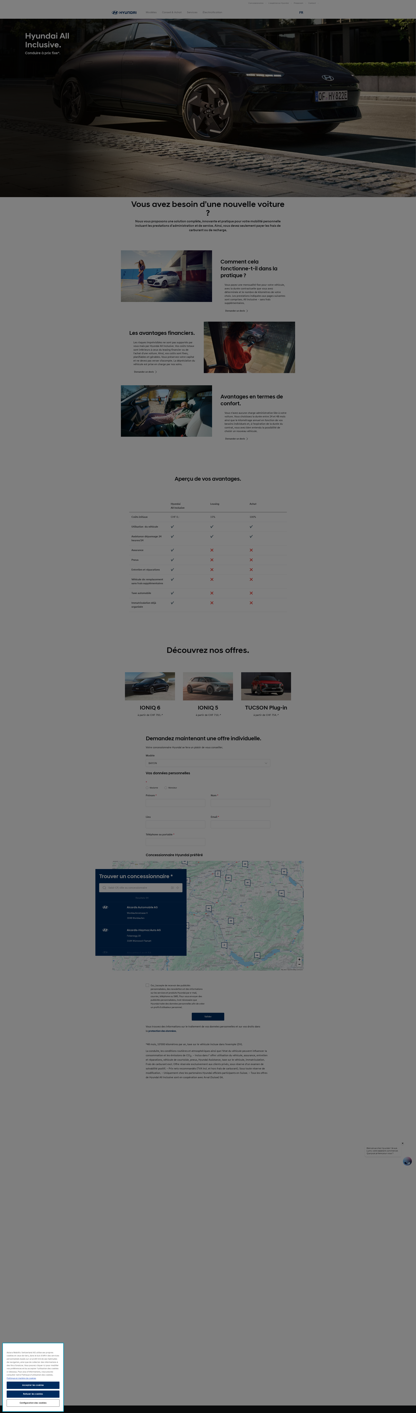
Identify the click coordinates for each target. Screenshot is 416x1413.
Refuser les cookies (33, 1394)
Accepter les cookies (33, 1385)
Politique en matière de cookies (21, 1378)
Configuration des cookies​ (33, 1403)
